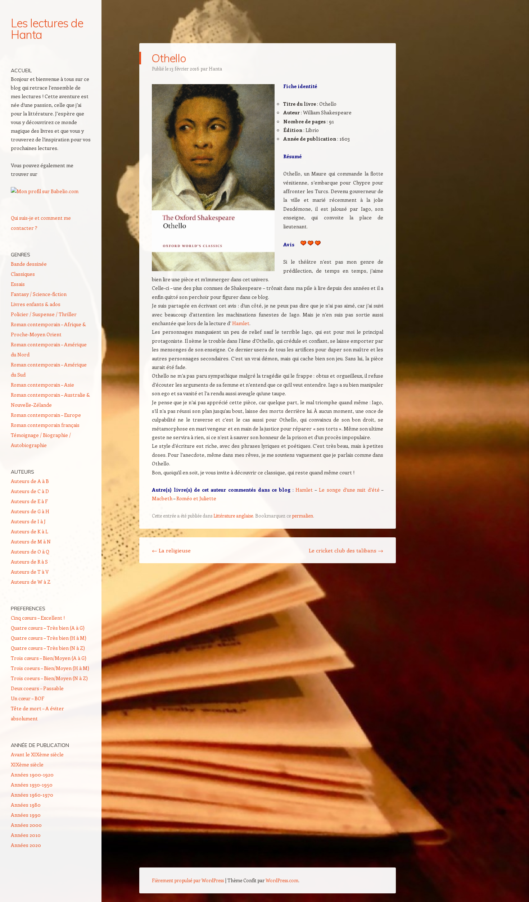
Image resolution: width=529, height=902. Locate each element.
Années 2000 (26, 824)
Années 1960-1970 (32, 794)
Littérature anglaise (233, 515)
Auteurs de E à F (29, 501)
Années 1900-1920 (32, 774)
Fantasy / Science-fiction (39, 294)
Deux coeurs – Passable (37, 688)
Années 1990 (26, 814)
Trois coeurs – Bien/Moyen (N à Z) (49, 678)
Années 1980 (26, 804)
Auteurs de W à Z (30, 581)
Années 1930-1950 (32, 784)
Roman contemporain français (45, 425)
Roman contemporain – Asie (42, 384)
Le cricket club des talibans (346, 550)
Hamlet (240, 323)
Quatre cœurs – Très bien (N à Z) (48, 647)
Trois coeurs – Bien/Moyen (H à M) (50, 668)
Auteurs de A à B (30, 481)
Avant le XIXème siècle (37, 754)
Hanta (215, 68)
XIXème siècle (27, 764)
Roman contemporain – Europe (46, 414)
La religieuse (171, 550)
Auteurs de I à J (28, 521)
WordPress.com (282, 880)
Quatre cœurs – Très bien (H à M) (48, 637)
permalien (302, 515)
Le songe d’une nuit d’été (349, 489)
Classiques (23, 273)
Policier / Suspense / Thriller (44, 314)
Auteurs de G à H (30, 511)
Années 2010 (26, 835)
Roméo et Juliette (196, 498)
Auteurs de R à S (29, 561)
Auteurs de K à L (29, 531)
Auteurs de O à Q (30, 551)
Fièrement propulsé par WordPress (188, 880)
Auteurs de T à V (30, 571)
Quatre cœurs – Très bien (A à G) (48, 627)
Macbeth (162, 498)
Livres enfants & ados (35, 304)
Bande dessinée (29, 263)
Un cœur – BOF (27, 698)
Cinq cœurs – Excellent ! (38, 617)
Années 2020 (26, 845)
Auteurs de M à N (31, 541)
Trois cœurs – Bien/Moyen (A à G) (48, 658)
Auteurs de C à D (30, 491)
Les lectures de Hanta (47, 29)
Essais (18, 284)
